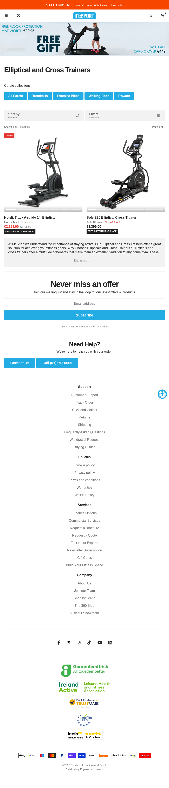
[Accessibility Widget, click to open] (162, 394)
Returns (84, 417)
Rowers (124, 96)
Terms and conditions (84, 480)
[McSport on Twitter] (69, 643)
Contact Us (19, 363)
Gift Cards (84, 557)
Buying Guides (84, 447)
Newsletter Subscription (84, 550)
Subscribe (84, 315)
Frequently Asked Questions (84, 432)
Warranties (84, 487)
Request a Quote (84, 535)
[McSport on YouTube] (100, 642)
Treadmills (40, 96)
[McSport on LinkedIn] (110, 642)
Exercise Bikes (68, 96)
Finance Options (85, 513)
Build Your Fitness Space (84, 565)
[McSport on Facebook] (59, 642)
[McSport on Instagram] (79, 642)
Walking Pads (99, 96)
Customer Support (84, 395)
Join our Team (84, 590)
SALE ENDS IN (58, 5)
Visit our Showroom (84, 613)
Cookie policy (85, 465)
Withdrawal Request (84, 439)
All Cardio (15, 96)
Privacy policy (84, 472)
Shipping (84, 425)
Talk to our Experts (84, 543)
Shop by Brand (84, 598)
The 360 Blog (84, 605)
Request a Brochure (84, 528)
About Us (84, 583)
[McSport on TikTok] (89, 642)
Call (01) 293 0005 (57, 363)
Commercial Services (84, 520)
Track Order (84, 402)
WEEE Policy (84, 495)
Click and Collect (84, 410)
